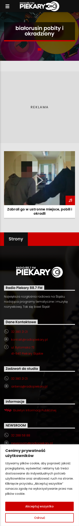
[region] (39, 485)
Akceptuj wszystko (39, 506)
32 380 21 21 (19, 332)
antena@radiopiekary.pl (29, 386)
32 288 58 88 (20, 435)
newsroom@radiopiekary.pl (32, 443)
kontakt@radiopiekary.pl (29, 340)
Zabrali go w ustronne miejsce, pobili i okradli (39, 211)
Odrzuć (39, 518)
